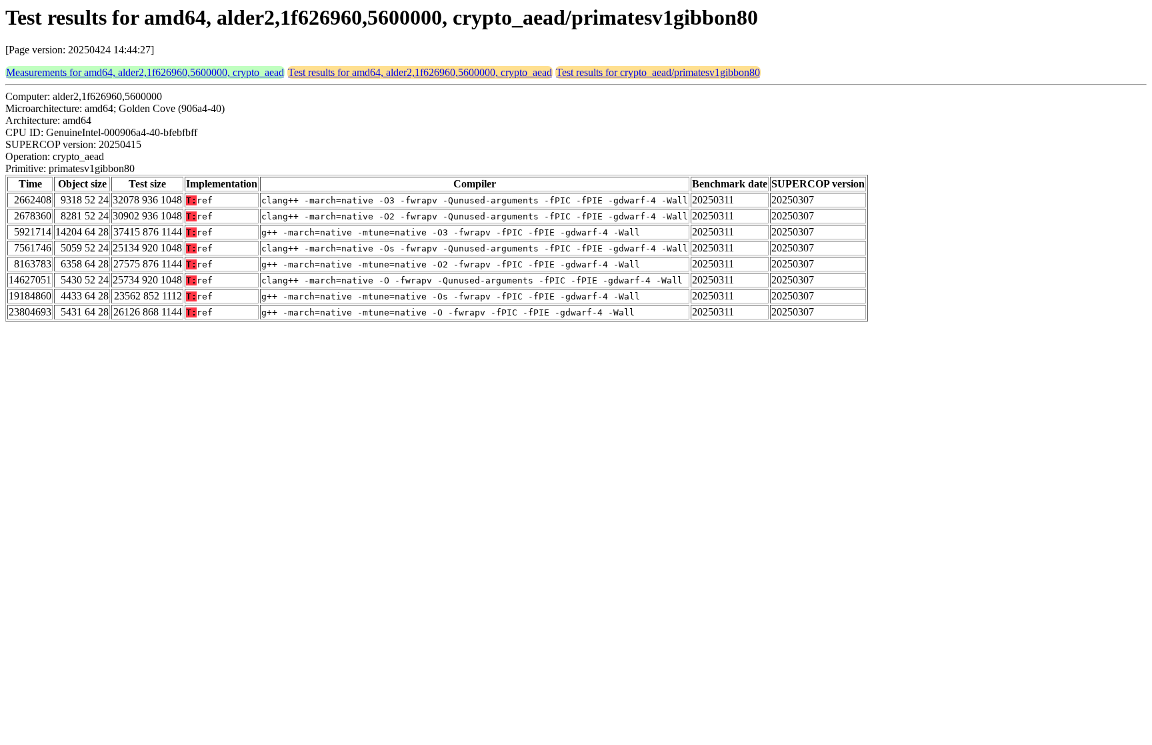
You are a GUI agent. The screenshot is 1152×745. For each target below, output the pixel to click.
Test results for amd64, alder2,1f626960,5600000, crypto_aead (420, 72)
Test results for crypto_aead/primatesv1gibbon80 (658, 72)
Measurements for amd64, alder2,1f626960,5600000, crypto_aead (145, 72)
